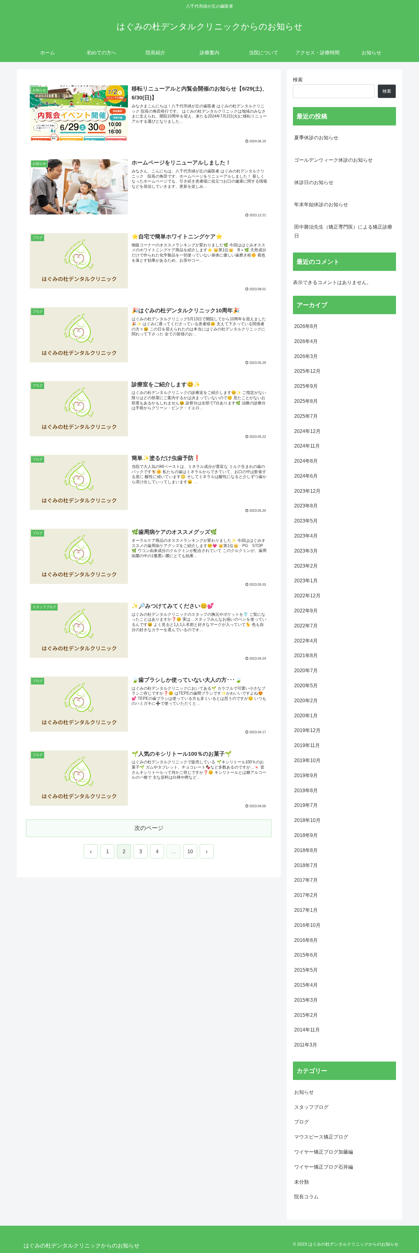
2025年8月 (306, 401)
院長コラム (306, 1197)
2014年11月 (307, 1030)
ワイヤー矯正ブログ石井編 (323, 1167)
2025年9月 (306, 386)
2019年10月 (307, 760)
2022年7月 (306, 625)
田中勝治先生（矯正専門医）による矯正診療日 (343, 231)
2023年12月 (307, 491)
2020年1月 (306, 715)
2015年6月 (306, 955)
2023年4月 (306, 535)
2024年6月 (306, 476)
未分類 (301, 1182)
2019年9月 (306, 775)
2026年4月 (306, 341)
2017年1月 (306, 910)
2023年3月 (306, 550)
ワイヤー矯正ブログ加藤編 (323, 1152)
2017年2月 (306, 895)
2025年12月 (307, 371)
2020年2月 (306, 700)
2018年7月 (306, 865)
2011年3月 (305, 1044)
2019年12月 (307, 730)
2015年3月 (306, 1000)
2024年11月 (307, 446)
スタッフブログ (311, 1107)
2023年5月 (306, 520)
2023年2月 (306, 566)
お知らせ (304, 1092)
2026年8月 (306, 326)
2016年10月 (307, 925)
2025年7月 (306, 416)
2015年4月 (306, 985)
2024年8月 (306, 461)
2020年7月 (306, 670)
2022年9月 (306, 610)
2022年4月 (306, 640)
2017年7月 (306, 880)
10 (190, 851)
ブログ (301, 1122)
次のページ (148, 828)
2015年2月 (306, 1015)
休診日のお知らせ (313, 182)
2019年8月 (306, 790)
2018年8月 (306, 850)
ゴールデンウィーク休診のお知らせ (333, 160)
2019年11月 (307, 745)
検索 (298, 79)
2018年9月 (306, 835)
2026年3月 (306, 356)
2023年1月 (306, 581)
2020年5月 (306, 685)
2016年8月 (306, 940)
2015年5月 (306, 970)
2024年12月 (307, 431)
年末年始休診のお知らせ (321, 204)
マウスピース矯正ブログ (321, 1136)
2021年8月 (306, 655)
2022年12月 (307, 595)
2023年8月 (306, 506)
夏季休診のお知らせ (316, 137)
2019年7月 (306, 805)
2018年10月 (307, 820)
